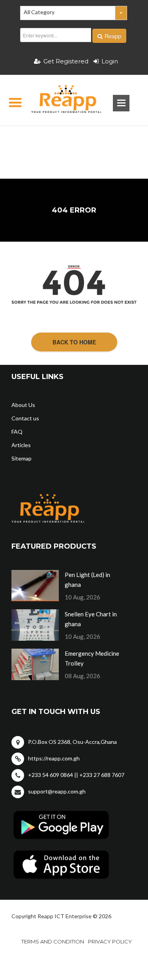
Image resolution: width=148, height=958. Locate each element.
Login (109, 61)
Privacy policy (110, 941)
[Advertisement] (73, 140)
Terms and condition (52, 941)
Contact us (25, 418)
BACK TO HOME (74, 342)
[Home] (59, 100)
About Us (23, 404)
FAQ (16, 431)
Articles (21, 445)
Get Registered (65, 61)
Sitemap (21, 458)
